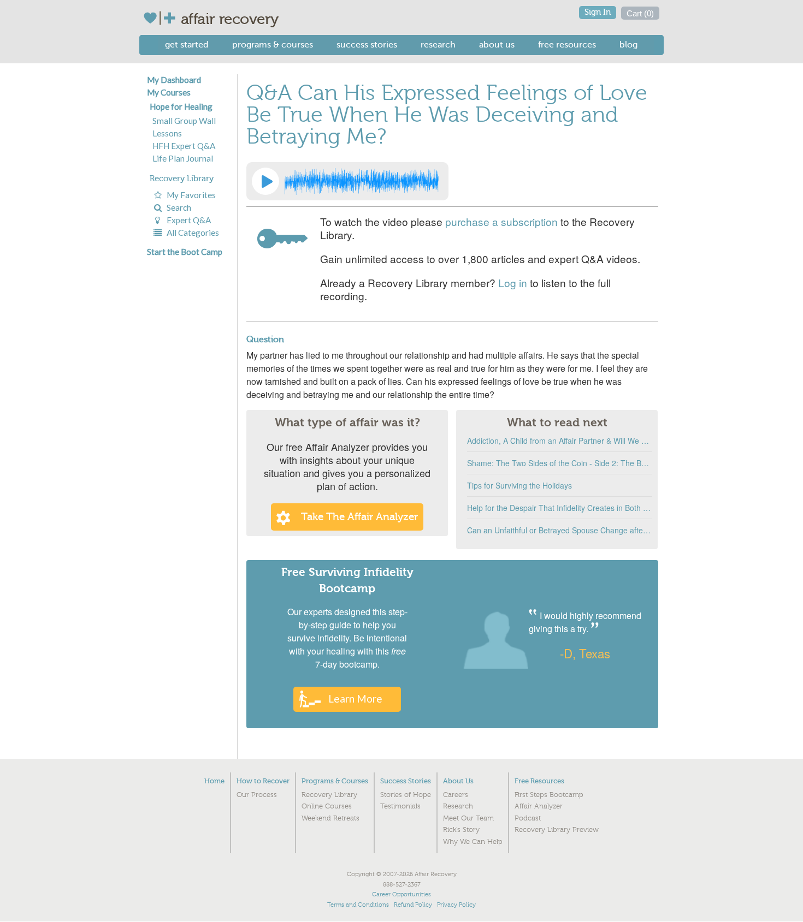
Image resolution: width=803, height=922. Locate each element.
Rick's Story (461, 830)
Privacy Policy (456, 904)
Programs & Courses (272, 44)
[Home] (162, 18)
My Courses (169, 92)
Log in (512, 282)
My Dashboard (174, 80)
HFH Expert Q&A (183, 146)
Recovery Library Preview (557, 830)
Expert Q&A (187, 220)
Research (438, 44)
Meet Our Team (468, 818)
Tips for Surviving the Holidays (519, 485)
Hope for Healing (181, 106)
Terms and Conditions (358, 904)
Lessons (167, 133)
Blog (628, 44)
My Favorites (189, 195)
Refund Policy (413, 904)
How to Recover (263, 781)
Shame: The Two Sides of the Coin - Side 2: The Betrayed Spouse (559, 462)
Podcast (528, 818)
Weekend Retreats (330, 818)
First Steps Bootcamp (549, 795)
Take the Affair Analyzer (359, 517)
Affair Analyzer (539, 806)
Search (177, 207)
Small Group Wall (184, 121)
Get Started (187, 44)
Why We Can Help (473, 842)
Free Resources (567, 44)
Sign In (597, 12)
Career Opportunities (401, 894)
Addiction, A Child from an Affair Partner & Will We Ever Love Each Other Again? (559, 440)
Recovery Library (182, 178)
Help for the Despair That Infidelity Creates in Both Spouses (559, 507)
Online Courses (327, 806)
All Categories (191, 232)
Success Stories (366, 44)
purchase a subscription (501, 221)
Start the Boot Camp (184, 252)
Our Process (257, 795)
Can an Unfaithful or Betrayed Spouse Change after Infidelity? (559, 530)
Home (214, 781)
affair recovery (230, 19)
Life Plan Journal (182, 158)
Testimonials (400, 806)
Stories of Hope (405, 795)
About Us (497, 44)
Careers (455, 795)
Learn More (355, 698)
